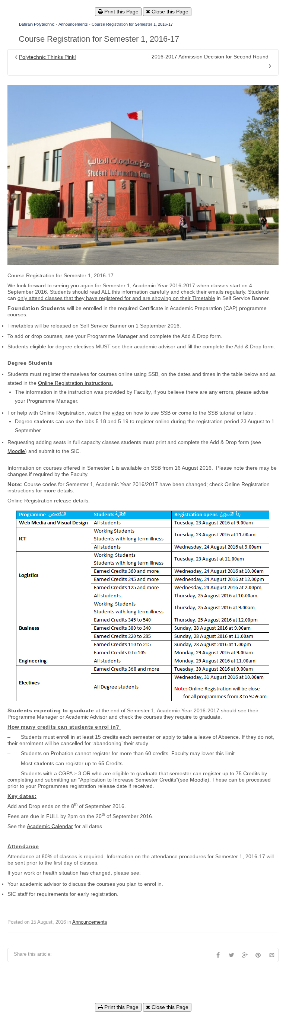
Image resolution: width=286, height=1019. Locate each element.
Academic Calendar (50, 826)
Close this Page (169, 12)
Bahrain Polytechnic (37, 24)
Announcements (73, 24)
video (118, 413)
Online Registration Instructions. (75, 383)
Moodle (16, 451)
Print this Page (121, 12)
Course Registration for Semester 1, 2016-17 (132, 24)
